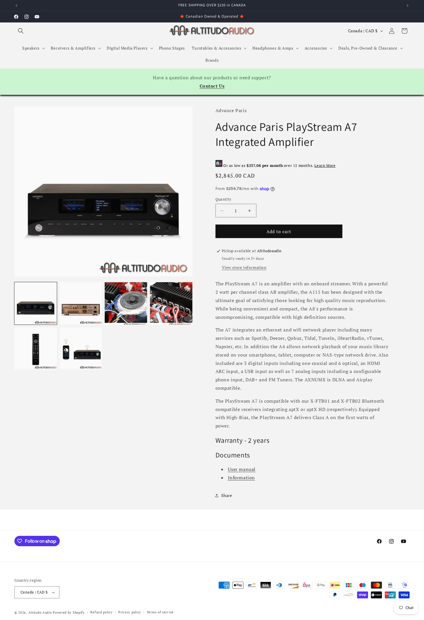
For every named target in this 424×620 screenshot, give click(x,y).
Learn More (324, 165)
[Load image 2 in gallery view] (81, 303)
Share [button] (226, 495)
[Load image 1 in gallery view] (35, 303)
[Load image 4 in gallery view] (171, 303)
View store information (244, 267)
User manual (242, 469)
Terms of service (160, 612)
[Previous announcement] (16, 5)
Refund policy (101, 612)
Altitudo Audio (40, 612)
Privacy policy (129, 612)
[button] (20, 31)
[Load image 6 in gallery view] (81, 348)
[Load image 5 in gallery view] (35, 348)
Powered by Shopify (69, 612)
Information (241, 477)
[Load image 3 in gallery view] (126, 303)
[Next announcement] (407, 5)
